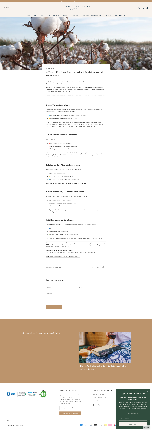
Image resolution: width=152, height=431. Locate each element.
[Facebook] (94, 405)
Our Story (56, 15)
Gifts (42, 15)
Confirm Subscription (70, 413)
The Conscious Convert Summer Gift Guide (41, 333)
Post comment (54, 307)
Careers (65, 15)
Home (28, 15)
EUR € (6, 7)
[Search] (143, 8)
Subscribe (133, 424)
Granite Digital (19, 425)
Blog (48, 15)
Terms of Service (132, 410)
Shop (35, 15)
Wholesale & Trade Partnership (92, 15)
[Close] (147, 391)
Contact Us (108, 15)
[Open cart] (147, 8)
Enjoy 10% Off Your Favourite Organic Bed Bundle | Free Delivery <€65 (76, 1)
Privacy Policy (140, 408)
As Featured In (75, 15)
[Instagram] (99, 405)
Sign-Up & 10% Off (120, 15)
